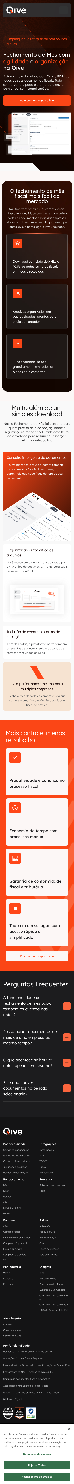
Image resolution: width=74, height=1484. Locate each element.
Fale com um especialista (37, 100)
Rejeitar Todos (37, 1465)
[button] (63, 10)
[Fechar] (69, 1428)
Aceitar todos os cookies (37, 1476)
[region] (37, 1453)
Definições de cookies (37, 1454)
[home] (16, 10)
